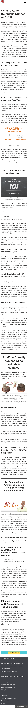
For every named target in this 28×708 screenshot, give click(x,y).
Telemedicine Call (21, 677)
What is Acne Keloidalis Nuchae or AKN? (11, 666)
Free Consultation (5, 701)
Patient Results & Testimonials (9, 671)
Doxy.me (19, 706)
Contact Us (4, 695)
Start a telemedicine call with (18, 682)
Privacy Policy (4, 690)
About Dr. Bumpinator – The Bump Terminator (12, 663)
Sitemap (3, 703)
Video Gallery (4, 682)
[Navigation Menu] (25, 2)
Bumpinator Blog (5, 668)
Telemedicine (17, 703)
